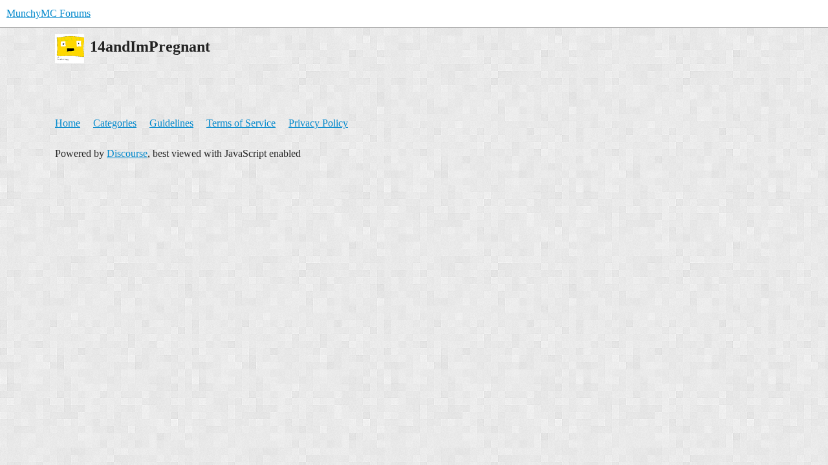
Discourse (127, 153)
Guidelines (171, 123)
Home (67, 123)
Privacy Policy (318, 123)
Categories (114, 123)
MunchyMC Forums (48, 13)
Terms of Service (241, 123)
